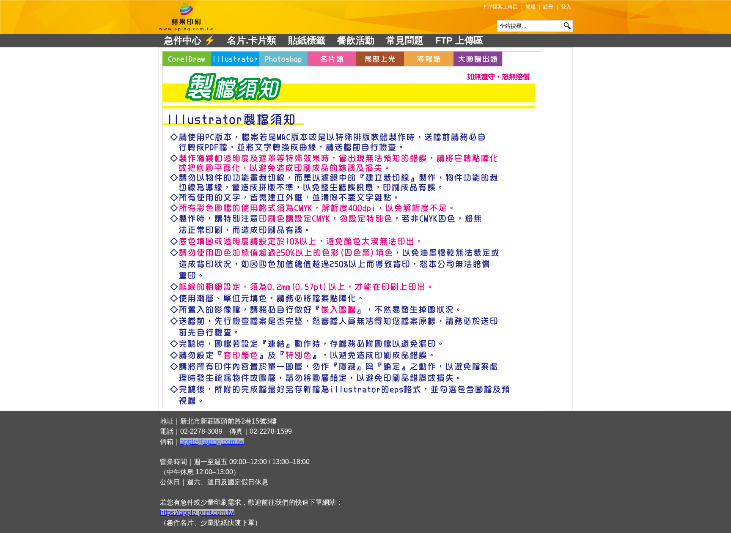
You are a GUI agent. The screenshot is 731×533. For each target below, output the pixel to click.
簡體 (530, 7)
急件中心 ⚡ (189, 40)
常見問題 (404, 40)
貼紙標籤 (306, 40)
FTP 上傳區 (459, 40)
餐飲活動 (355, 40)
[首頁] (186, 17)
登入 (566, 7)
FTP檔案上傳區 (501, 7)
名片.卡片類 (251, 40)
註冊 (548, 7)
